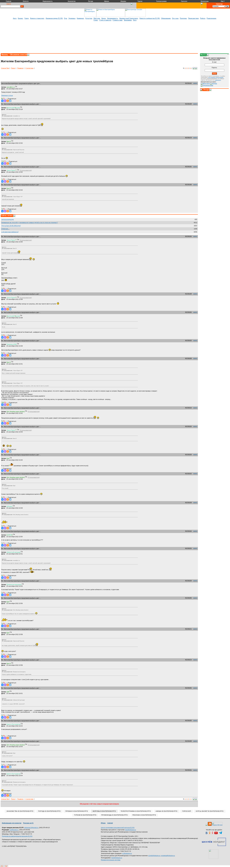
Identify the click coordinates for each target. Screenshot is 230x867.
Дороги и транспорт (37, 18)
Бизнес (20, 18)
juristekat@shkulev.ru (168, 855)
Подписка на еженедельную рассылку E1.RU (17, 836)
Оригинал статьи (7, 95)
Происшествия (193, 18)
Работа (202, 18)
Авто (14, 18)
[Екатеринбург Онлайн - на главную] (135, 16)
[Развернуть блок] (201, 90)
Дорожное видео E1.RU (54, 18)
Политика (183, 18)
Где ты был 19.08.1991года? (11, 226)
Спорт (96, 20)
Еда (65, 18)
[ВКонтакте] (2, 101)
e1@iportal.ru (14, 830)
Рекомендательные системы (110, 860)
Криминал (80, 18)
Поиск (13, 68)
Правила (20, 68)
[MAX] (5, 101)
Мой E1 (203, 55)
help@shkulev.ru (130, 830)
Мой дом (97, 18)
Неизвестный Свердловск (128, 18)
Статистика (29, 68)
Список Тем (5, 68)
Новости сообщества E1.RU (149, 18)
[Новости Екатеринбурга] (90, 16)
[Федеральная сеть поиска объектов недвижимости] (213, 854)
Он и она (175, 18)
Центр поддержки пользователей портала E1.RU (118, 827)
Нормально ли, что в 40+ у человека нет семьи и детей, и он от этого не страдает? (29, 222)
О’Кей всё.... (5, 229)
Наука (103, 18)
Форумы (4, 54)
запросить (218, 80)
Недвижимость (112, 18)
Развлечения (211, 18)
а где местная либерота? (10, 232)
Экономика (128, 20)
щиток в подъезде (7, 219)
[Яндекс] (213, 83)
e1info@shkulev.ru (154, 855)
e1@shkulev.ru (127, 853)
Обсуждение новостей (18, 54)
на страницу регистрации (215, 77)
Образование (166, 18)
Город (26, 18)
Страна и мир (117, 20)
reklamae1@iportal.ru (31, 827)
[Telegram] (10, 101)
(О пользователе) (26, 170)
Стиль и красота (105, 20)
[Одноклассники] (8, 101)
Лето (134, 20)
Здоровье (71, 18)
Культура (88, 18)
